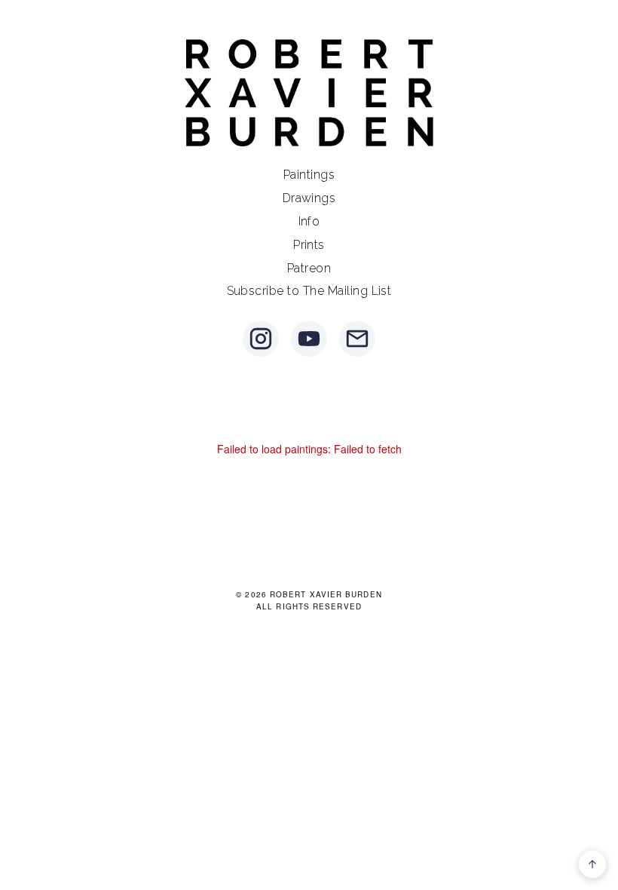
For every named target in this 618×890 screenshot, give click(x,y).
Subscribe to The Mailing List (309, 291)
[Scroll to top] (592, 864)
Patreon (309, 268)
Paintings (309, 174)
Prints (309, 245)
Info (309, 221)
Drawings (309, 198)
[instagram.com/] (261, 339)
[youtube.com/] (309, 339)
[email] (357, 339)
